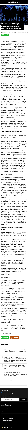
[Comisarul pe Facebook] (2, 411)
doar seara (5, 397)
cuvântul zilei (8, 427)
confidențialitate (7, 420)
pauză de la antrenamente (11, 145)
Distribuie (5, 34)
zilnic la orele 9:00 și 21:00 (9, 393)
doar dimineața (6, 395)
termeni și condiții (8, 418)
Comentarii (15, 337)
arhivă (4, 416)
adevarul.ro (5, 32)
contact (5, 423)
